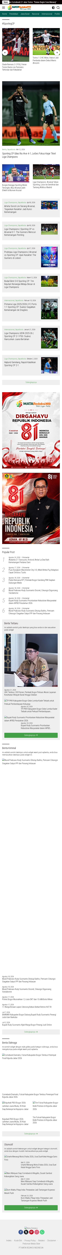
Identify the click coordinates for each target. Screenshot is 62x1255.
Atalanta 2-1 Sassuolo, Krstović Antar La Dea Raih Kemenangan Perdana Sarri (29, 561)
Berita (4, 149)
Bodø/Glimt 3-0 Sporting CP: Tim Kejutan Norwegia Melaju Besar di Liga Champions (19, 284)
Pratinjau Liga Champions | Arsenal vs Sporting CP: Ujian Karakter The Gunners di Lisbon (20, 255)
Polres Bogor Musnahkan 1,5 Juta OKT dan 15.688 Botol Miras (27, 999)
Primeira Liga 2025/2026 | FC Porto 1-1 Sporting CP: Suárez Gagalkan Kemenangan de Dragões (20, 307)
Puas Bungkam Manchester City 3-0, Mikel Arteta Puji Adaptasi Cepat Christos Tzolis (34, 571)
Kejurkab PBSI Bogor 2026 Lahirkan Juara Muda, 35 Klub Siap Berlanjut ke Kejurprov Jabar (15, 1121)
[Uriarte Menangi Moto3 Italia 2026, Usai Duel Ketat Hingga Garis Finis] (31, 1158)
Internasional (9, 300)
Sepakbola (11, 149)
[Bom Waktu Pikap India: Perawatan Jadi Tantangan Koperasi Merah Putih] (31, 1191)
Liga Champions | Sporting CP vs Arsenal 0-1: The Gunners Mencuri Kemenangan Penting (20, 232)
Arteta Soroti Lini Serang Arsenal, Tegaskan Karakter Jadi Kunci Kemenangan (19, 209)
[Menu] (4, 7)
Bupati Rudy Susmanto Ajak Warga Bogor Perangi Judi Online (27, 1025)
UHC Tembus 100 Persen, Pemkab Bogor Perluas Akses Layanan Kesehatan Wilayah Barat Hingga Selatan (30, 693)
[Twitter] (26, 1232)
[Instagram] (36, 1232)
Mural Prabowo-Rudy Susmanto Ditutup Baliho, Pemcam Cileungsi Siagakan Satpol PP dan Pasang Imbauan (31, 612)
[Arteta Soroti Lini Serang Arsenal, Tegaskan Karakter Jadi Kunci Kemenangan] (49, 208)
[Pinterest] (31, 1232)
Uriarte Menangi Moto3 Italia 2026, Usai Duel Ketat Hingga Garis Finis (38, 1166)
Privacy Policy (30, 1240)
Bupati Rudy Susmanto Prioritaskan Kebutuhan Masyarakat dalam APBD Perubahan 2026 (32, 601)
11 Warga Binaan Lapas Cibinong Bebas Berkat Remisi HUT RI (26, 1007)
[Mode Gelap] (53, 7)
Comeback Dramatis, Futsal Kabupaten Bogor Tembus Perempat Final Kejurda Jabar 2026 (30, 1095)
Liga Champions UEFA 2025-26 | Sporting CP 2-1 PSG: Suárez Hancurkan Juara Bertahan (18, 336)
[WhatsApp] (42, 1232)
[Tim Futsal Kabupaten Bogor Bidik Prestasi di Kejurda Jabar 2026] (46, 1108)
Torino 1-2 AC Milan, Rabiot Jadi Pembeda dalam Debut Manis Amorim (46, 60)
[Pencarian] (58, 7)
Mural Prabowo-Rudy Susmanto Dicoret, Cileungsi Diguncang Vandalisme (33, 591)
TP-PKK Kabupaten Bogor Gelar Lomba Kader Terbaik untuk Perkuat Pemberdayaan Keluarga (39, 710)
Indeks (9, 1240)
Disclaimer (51, 1240)
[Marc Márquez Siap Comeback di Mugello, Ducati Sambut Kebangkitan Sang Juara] (31, 1175)
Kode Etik (18, 1240)
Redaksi (41, 1240)
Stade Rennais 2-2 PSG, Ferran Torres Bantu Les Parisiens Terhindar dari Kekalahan (14, 67)
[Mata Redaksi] (19, 7)
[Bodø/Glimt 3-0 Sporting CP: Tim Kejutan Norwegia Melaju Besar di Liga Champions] (49, 283)
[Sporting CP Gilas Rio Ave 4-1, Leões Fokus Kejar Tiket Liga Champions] (31, 113)
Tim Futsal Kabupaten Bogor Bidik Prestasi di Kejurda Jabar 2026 (45, 1120)
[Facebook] (20, 1232)
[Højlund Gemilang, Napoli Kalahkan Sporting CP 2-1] (49, 365)
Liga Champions (10, 202)
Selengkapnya (31, 382)
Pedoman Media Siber (31, 1244)
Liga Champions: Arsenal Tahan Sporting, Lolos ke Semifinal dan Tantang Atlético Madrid (46, 184)
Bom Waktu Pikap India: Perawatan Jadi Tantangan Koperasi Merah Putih (37, 1199)
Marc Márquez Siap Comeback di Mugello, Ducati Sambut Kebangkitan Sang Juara (37, 1182)
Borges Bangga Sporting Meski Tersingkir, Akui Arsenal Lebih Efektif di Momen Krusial (14, 187)
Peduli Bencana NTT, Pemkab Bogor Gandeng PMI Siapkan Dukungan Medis (32, 581)
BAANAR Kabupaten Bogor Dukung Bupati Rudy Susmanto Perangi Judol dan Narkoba (29, 1016)
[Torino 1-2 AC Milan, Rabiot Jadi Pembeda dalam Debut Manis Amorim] (46, 41)
